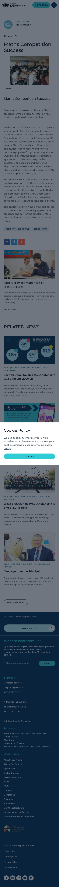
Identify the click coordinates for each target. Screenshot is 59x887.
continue (29, 456)
